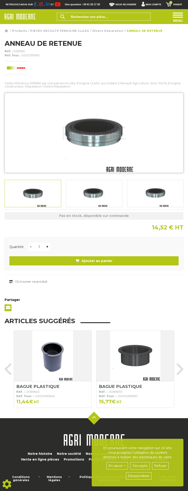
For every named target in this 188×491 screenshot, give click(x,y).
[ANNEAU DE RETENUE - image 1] (33, 193)
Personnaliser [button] (138, 476)
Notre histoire (40, 454)
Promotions (74, 459)
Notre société (69, 454)
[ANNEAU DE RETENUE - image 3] (155, 193)
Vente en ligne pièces (40, 459)
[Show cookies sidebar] (6, 484)
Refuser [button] (160, 466)
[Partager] (8, 307)
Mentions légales (54, 478)
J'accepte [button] (140, 466)
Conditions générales (21, 478)
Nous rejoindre (126, 4)
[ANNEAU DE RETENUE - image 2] (94, 193)
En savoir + (117, 466)
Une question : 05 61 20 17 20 (82, 4)
